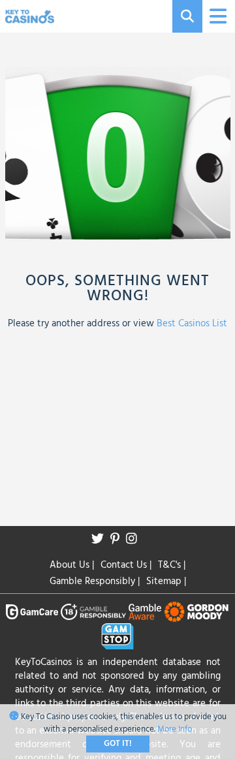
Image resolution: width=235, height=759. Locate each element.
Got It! (118, 744)
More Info (174, 729)
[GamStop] (117, 636)
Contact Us (126, 565)
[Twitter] (100, 540)
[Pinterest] (118, 540)
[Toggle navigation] (216, 16)
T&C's (171, 565)
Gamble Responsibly (95, 581)
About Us (72, 565)
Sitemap (166, 581)
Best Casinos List (192, 324)
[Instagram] (135, 540)
